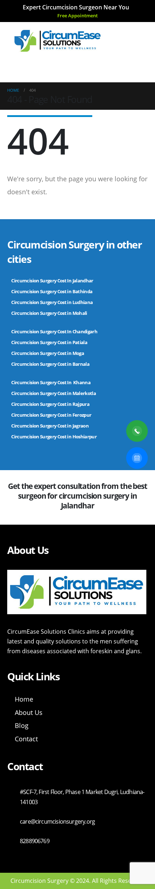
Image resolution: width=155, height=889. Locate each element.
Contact (26, 738)
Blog (21, 725)
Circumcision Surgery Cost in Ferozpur (51, 415)
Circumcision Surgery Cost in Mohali (49, 313)
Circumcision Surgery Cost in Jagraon (50, 425)
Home (24, 699)
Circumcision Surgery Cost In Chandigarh (54, 331)
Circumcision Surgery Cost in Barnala (50, 364)
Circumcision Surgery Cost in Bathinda (51, 291)
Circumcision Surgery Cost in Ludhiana (52, 302)
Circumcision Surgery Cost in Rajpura (50, 404)
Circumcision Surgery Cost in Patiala (49, 342)
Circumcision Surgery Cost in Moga (48, 353)
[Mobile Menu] (19, 67)
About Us (29, 712)
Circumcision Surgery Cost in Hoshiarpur (54, 436)
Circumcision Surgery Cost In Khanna (50, 382)
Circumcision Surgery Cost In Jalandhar (52, 280)
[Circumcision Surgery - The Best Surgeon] (58, 40)
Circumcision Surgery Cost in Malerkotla (53, 393)
